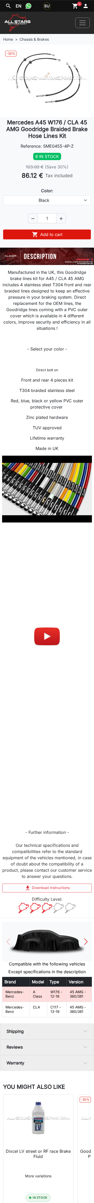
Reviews (15, 1047)
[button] (33, 218)
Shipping (15, 1031)
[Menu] (82, 23)
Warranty (15, 1062)
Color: (47, 190)
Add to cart (47, 234)
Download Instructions (47, 888)
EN (18, 6)
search (8, 6)
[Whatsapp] (28, 6)
